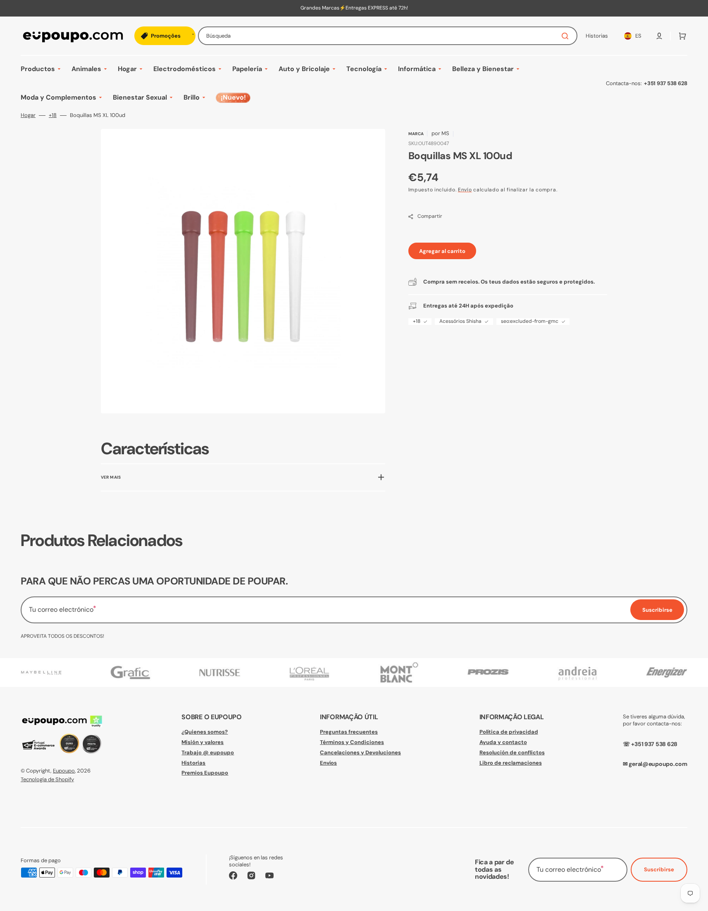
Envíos (328, 762)
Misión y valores (202, 742)
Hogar (28, 115)
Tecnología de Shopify (47, 779)
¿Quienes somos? (204, 732)
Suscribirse (659, 869)
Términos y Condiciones (352, 742)
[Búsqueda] (566, 36)
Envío (465, 189)
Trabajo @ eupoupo (207, 752)
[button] (659, 36)
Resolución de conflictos (512, 752)
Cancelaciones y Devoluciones (360, 752)
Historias (193, 762)
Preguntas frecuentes (349, 732)
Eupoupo (64, 770)
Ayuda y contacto (503, 742)
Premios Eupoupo (204, 772)
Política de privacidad (508, 732)
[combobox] (387, 35)
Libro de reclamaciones (510, 762)
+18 (53, 115)
